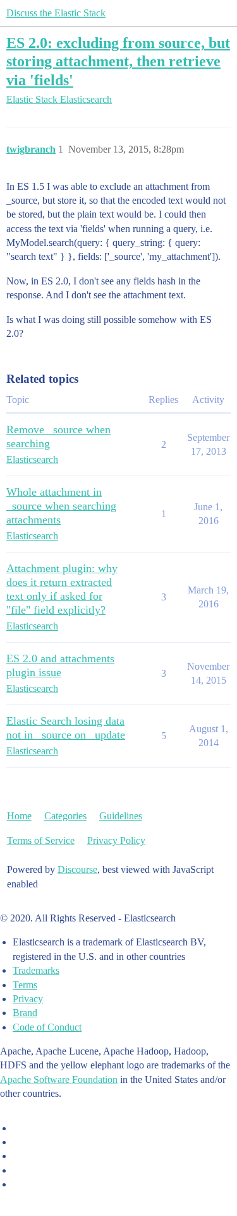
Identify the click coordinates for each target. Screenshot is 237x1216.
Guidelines (120, 815)
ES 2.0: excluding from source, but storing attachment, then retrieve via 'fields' (118, 61)
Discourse (77, 869)
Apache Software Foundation (59, 1079)
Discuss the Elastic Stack (56, 13)
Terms (25, 984)
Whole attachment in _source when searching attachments (61, 506)
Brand (25, 1012)
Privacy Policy (116, 840)
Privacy (28, 998)
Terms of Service (41, 840)
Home (19, 815)
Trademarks (36, 970)
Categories (65, 815)
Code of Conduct (47, 1027)
